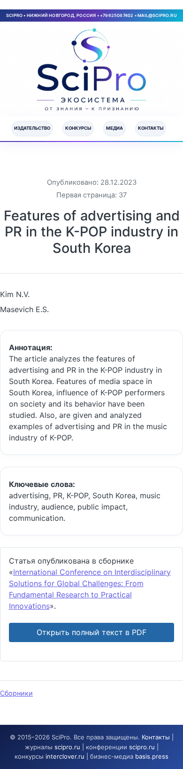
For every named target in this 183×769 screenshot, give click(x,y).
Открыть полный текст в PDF (91, 632)
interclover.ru (65, 756)
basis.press (151, 756)
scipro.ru (67, 747)
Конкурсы (78, 128)
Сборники (16, 693)
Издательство (32, 128)
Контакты (150, 128)
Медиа (114, 128)
